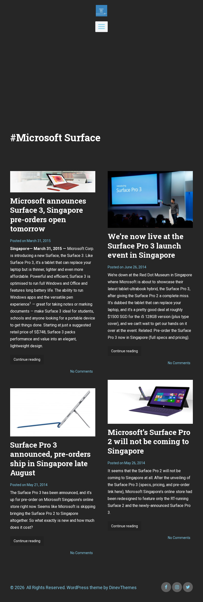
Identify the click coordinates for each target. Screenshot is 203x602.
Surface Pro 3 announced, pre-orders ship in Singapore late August (50, 459)
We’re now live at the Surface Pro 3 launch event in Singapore (145, 245)
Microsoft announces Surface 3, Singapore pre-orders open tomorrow (48, 215)
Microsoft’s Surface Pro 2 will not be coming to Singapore (149, 441)
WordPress (78, 587)
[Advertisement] (101, 81)
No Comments (81, 371)
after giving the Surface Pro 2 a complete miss (148, 295)
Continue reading (29, 360)
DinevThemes (122, 587)
